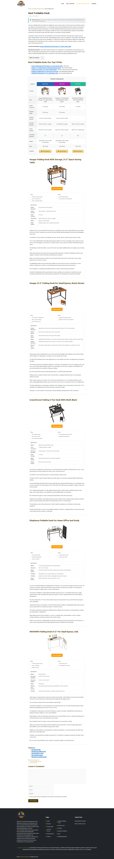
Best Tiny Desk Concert (80, 823)
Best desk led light (36, 749)
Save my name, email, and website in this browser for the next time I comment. (48, 796)
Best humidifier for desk (37, 753)
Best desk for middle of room (38, 751)
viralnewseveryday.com (22, 847)
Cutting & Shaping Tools (83, 3)
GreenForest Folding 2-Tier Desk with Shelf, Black (44, 69)
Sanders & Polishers (62, 831)
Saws (59, 833)
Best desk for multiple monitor (39, 756)
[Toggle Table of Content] (41, 58)
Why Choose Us (50, 833)
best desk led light (33, 762)
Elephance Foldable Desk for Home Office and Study (44, 71)
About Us (49, 823)
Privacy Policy (50, 826)
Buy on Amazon (46, 151)
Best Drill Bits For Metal (80, 821)
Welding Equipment (62, 836)
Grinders (94, 3)
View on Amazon (57, 188)
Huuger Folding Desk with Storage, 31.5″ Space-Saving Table (55, 46)
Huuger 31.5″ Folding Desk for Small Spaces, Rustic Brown (46, 67)
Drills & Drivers (70, 3)
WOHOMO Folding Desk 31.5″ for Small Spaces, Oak (44, 73)
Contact (48, 836)
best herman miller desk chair (35, 761)
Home (62, 3)
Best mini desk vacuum (37, 755)
